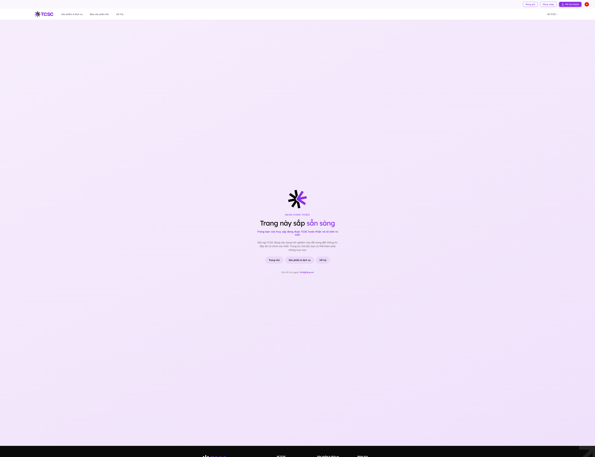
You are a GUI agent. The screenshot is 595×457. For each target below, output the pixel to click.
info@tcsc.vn (307, 272)
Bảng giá (530, 4)
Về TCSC (551, 14)
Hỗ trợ (323, 260)
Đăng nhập (548, 4)
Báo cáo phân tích (99, 14)
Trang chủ (274, 260)
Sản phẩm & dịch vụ (300, 260)
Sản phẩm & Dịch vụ (71, 14)
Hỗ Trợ (119, 14)
